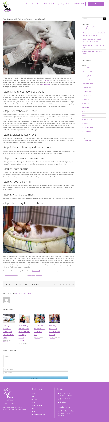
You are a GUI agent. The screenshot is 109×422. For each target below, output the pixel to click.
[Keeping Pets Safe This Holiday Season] (54, 314)
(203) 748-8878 (65, 399)
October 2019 (87, 88)
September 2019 (88, 92)
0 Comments (39, 275)
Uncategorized (31, 275)
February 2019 (87, 119)
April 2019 (86, 111)
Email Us (63, 402)
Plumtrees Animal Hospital (11, 275)
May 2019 (86, 107)
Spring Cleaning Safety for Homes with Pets (8, 331)
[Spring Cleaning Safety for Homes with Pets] (9, 314)
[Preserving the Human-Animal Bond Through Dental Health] (24, 314)
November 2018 (88, 127)
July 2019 (86, 99)
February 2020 (87, 72)
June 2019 (86, 103)
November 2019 (88, 84)
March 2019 (86, 115)
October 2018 (87, 131)
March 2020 (86, 68)
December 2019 (87, 80)
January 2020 (87, 76)
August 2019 (87, 95)
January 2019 (87, 123)
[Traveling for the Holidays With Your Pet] (39, 314)
